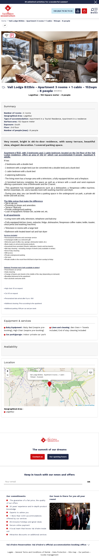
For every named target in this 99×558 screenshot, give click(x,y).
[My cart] (84, 11)
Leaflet (79, 405)
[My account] (78, 11)
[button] (49, 384)
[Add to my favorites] (3, 87)
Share (5, 25)
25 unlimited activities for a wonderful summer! (46, 2)
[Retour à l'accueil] (8, 10)
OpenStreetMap (89, 405)
